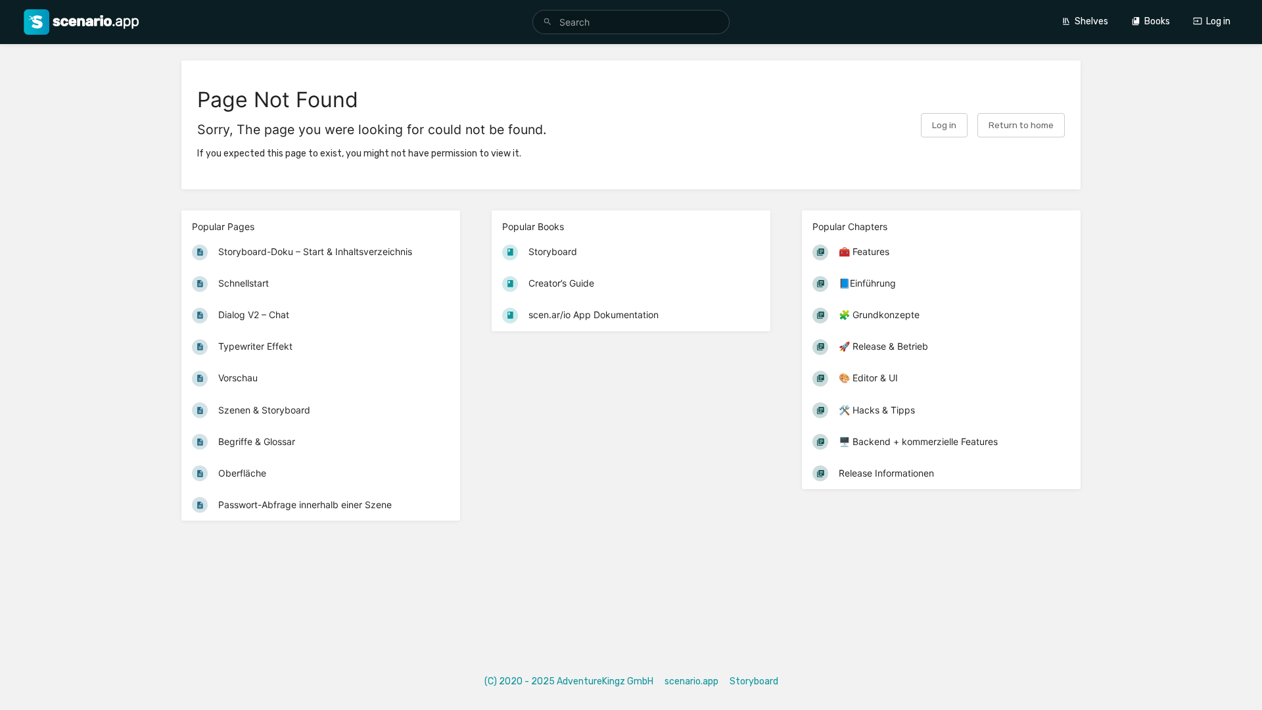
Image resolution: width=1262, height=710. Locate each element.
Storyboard (754, 681)
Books (1157, 21)
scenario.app (691, 681)
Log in (1218, 21)
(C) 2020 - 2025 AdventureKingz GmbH (568, 681)
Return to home (1021, 125)
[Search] (547, 22)
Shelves (1091, 21)
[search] (631, 22)
